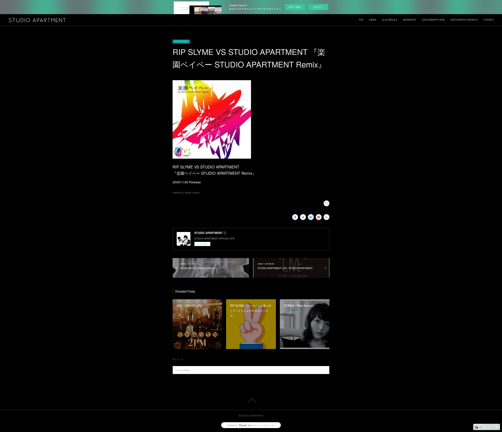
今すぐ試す (294, 7)
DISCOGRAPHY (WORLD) (464, 20)
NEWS (372, 20)
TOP (361, 20)
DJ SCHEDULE (389, 20)
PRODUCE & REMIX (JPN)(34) (186, 192)
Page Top (251, 400)
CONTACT (488, 20)
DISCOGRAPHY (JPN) (433, 20)
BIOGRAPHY (409, 20)
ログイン (318, 7)
